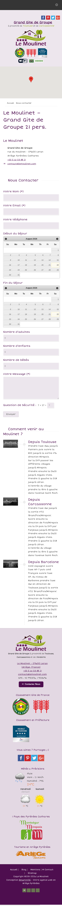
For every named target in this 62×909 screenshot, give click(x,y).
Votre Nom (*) (13, 191)
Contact (49, 870)
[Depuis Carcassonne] (10, 501)
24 (19, 270)
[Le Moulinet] (31, 46)
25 (26, 270)
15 (58, 260)
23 (10, 270)
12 (35, 260)
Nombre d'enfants (16, 346)
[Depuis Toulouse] (10, 444)
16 (10, 265)
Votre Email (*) (14, 205)
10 (19, 260)
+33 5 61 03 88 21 (16, 159)
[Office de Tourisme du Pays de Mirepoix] (31, 840)
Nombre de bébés (16, 360)
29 (58, 270)
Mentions (35, 870)
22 (58, 265)
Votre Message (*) (16, 374)
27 (42, 270)
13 (42, 260)
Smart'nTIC (25, 880)
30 (10, 275)
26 (35, 270)
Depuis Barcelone (43, 562)
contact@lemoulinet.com (21, 163)
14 (50, 260)
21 (50, 265)
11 (26, 260)
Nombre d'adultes (16, 332)
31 (19, 275)
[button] (31, 79)
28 (50, 270)
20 (42, 265)
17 (19, 265)
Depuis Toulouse (42, 442)
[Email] (24, 890)
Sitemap (32, 873)
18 (26, 265)
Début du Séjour (15, 233)
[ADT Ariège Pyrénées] (31, 859)
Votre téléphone (15, 219)
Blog (24, 870)
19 (35, 265)
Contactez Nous (32, 684)
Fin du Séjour (13, 283)
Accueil (13, 870)
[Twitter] (29, 890)
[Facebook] (33, 890)
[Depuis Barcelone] (10, 564)
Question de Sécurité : (19, 405)
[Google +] (38, 890)
